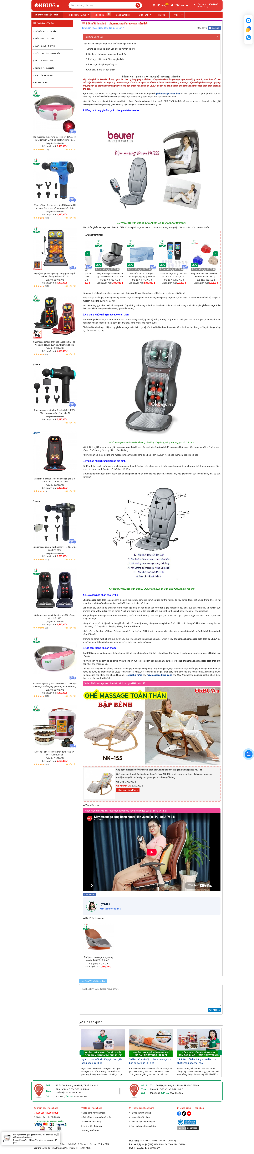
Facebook (215, 28)
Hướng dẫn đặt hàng (140, 1117)
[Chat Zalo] (249, 754)
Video (177, 15)
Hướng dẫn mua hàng (140, 1113)
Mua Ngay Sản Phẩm (128, 790)
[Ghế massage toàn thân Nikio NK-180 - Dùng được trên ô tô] (55, 590)
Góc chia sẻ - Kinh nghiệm (47, 53)
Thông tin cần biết (44, 68)
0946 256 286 (176, 1093)
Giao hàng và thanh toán (94, 1113)
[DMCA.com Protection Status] (188, 1128)
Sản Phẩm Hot (122, 15)
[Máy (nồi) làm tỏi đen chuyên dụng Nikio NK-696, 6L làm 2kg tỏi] (55, 726)
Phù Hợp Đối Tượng (77, 15)
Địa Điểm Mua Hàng (44, 75)
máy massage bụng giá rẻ (159, 675)
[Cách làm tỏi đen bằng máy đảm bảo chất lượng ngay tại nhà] (198, 1043)
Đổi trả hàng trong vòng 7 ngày (97, 1117)
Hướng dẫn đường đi (92, 1126)
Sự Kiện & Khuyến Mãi (45, 31)
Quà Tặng (143, 15)
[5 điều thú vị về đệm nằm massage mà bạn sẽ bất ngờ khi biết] (151, 1043)
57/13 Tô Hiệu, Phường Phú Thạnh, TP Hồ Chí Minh (174, 1085)
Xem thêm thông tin (109, 908)
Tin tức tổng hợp (44, 61)
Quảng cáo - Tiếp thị (45, 46)
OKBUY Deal (101, 15)
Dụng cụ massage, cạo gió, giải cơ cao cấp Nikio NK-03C (35, 1138)
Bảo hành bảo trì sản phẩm (143, 1126)
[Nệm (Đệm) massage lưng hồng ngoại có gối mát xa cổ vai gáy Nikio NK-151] (55, 248)
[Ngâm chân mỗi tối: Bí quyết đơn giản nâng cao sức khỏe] (103, 1043)
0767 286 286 (80, 1096)
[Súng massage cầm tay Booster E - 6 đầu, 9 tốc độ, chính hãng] (55, 522)
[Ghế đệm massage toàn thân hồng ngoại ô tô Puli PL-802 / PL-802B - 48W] (55, 453)
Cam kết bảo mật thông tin (142, 1121)
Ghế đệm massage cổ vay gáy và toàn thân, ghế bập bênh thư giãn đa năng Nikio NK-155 (159, 769)
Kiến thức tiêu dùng (45, 39)
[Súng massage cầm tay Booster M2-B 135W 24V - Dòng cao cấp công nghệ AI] (55, 385)
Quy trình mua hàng (92, 1121)
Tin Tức (161, 15)
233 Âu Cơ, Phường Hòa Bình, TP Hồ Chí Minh (76, 1085)
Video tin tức (42, 83)
